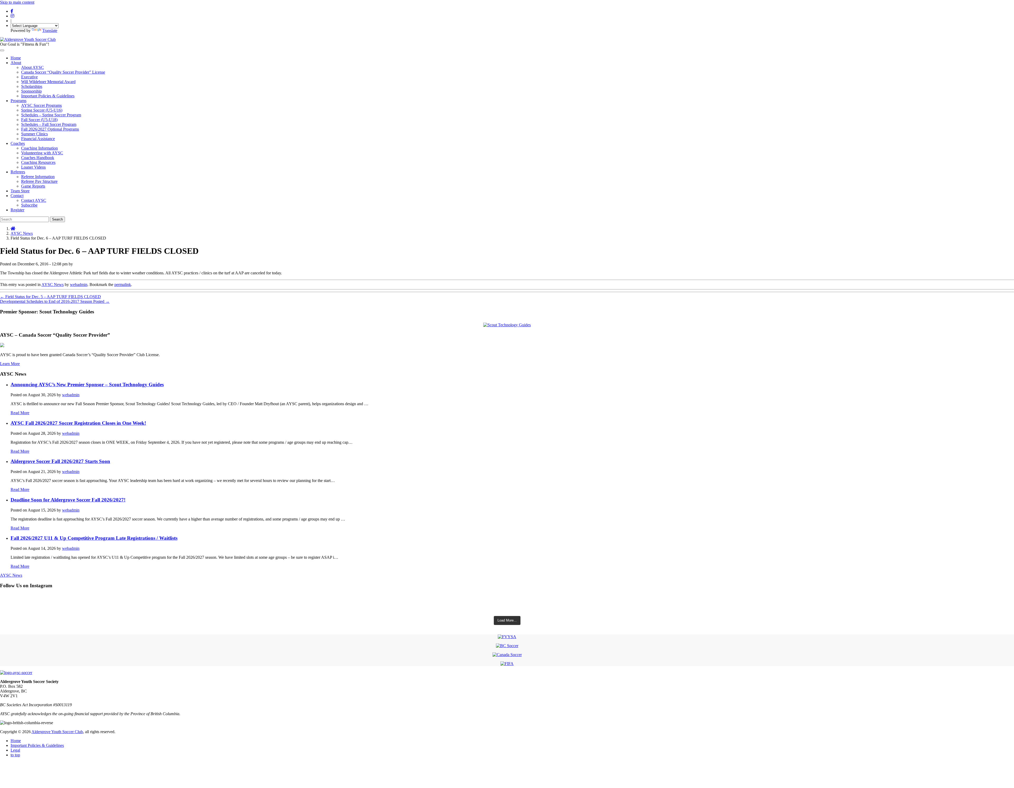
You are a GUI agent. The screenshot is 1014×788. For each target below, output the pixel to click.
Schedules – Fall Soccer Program (48, 124)
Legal (15, 750)
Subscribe (29, 205)
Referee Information (38, 176)
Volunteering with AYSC (42, 153)
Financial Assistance (38, 138)
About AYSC (32, 67)
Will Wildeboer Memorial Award (48, 81)
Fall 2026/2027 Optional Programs (50, 129)
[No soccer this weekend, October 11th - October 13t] (507, 598)
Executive (29, 77)
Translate (49, 30)
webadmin (78, 284)
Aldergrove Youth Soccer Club (57, 731)
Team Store (20, 191)
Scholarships (31, 86)
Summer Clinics (34, 134)
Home (16, 58)
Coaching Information (39, 148)
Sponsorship (31, 91)
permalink (122, 284)
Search (57, 219)
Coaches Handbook (37, 157)
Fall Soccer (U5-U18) (39, 119)
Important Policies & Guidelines (47, 96)
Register (17, 210)
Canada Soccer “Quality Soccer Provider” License (63, 72)
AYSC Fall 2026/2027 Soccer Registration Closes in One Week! (78, 423)
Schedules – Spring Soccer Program (51, 115)
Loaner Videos (33, 167)
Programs (18, 100)
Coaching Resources (38, 162)
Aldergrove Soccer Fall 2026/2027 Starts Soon (60, 461)
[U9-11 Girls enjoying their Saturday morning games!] (507, 609)
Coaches (18, 143)
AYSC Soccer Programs (41, 105)
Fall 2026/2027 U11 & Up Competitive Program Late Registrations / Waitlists (94, 538)
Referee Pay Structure (39, 181)
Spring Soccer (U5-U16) (41, 110)
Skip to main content (17, 2)
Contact (17, 195)
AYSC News (22, 233)
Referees (18, 172)
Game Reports (33, 186)
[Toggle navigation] (2, 50)
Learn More (10, 363)
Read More (20, 412)
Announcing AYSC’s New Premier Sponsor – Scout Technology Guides (87, 384)
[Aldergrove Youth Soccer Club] (28, 39)
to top (15, 755)
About (16, 62)
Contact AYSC (33, 200)
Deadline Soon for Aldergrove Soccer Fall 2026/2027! (68, 500)
